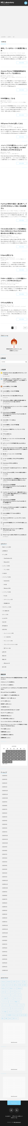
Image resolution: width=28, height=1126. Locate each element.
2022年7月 (4, 809)
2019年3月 (4, 959)
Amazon (3, 77)
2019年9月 (4, 936)
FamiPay (3, 985)
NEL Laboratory (7, 2)
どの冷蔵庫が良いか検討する (7, 734)
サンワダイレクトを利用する (7, 684)
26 (20, 759)
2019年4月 (4, 955)
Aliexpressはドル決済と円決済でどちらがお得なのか (15, 534)
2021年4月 (4, 865)
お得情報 (4, 550)
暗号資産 (4, 625)
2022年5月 (4, 816)
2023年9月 (4, 775)
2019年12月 (5, 925)
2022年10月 (5, 798)
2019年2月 (4, 962)
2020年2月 (4, 918)
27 (24, 759)
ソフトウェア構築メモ (14, 1001)
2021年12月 (5, 835)
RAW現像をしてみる (8, 98)
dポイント (19, 981)
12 (20, 753)
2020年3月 (4, 914)
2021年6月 (4, 858)
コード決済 (10, 210)
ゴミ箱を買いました (5, 706)
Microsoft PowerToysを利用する (8, 692)
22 (7, 759)
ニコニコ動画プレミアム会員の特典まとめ (10, 695)
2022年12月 (5, 790)
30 (10, 761)
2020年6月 (4, 903)
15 (7, 756)
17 (14, 756)
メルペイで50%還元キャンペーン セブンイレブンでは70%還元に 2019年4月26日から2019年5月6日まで (14, 147)
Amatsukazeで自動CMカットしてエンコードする (14, 429)
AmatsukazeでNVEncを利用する (10, 463)
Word (13, 306)
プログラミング (11, 257)
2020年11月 (5, 884)
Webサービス (10, 75)
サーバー (10, 998)
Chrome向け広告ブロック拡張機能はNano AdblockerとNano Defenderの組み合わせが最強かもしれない (13, 231)
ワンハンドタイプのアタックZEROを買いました (11, 721)
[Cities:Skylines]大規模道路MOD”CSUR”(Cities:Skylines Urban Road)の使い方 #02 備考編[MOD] (14, 501)
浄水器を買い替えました (6, 715)
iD (7, 985)
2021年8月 (4, 850)
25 (17, 759)
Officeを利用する (7, 302)
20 (24, 756)
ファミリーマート (5, 1008)
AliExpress (6, 536)
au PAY (13, 981)
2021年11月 (5, 839)
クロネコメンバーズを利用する (7, 682)
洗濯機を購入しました (5, 737)
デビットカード (7, 640)
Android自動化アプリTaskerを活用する (12, 513)
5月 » (6, 763)
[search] (26, 362)
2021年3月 (4, 869)
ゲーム (3, 554)
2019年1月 (4, 966)
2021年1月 (4, 876)
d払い (25, 981)
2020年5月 (4, 906)
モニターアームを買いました (7, 712)
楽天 (18, 1015)
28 (4, 761)
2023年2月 (4, 783)
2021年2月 (4, 873)
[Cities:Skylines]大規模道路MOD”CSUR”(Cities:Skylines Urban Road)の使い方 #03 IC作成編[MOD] (14, 486)
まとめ (17, 237)
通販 (6, 78)
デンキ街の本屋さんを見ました (7, 718)
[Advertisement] (14, 21)
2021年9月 (4, 846)
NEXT (25, 327)
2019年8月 (4, 940)
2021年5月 (4, 861)
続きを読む (21, 62)
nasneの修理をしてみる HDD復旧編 (11, 424)
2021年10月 (5, 843)
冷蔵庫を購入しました (5, 731)
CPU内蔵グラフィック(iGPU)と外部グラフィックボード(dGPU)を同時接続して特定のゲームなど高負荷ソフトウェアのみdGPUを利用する (15, 380)
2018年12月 (5, 970)
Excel (3, 306)
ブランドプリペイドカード (13, 283)
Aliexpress (4, 127)
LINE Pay (15, 985)
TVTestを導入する (7, 434)
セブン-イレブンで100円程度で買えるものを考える (14, 443)
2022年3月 (4, 824)
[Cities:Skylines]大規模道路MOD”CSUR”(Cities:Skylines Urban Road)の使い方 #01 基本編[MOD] (14, 414)
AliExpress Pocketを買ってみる (12, 123)
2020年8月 (4, 895)
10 (14, 753)
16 (10, 756)
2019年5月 (4, 951)
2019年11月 (5, 929)
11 (17, 753)
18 (17, 756)
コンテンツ (4, 565)
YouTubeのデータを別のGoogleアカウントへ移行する (15, 467)
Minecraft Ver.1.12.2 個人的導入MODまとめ (13, 395)
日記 (3, 622)
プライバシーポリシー (17, 1116)
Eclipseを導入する (7, 255)
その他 (3, 573)
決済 (15, 127)
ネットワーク (13, 1005)
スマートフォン (7, 599)
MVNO (24, 985)
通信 (5, 460)
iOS (4, 584)
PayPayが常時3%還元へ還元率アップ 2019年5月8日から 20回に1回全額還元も (14, 206)
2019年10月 (5, 933)
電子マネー (21, 127)
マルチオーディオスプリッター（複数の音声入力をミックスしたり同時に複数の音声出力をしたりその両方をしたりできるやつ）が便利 (15, 494)
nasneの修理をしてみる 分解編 (10, 386)
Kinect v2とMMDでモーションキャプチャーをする (14, 517)
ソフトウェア (14, 102)
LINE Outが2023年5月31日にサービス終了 (10, 709)
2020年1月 (4, 921)
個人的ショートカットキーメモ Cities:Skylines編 (14, 438)
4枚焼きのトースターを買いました (8, 698)
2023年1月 (4, 786)
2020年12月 (5, 880)
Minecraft (6, 397)
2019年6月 (4, 947)
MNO (20, 985)
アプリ (12, 991)
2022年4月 (4, 820)
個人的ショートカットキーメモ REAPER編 (12, 453)
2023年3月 (4, 779)
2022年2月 (4, 828)
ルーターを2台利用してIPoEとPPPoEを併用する (13, 458)
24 (14, 759)
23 (10, 759)
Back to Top (14, 1103)
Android (5, 421)
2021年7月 (4, 854)
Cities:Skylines (7, 376)
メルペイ (9, 153)
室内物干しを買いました (6, 704)
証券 (3, 652)
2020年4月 (4, 910)
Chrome (3, 237)
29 (7, 761)
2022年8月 (4, 805)
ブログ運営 (4, 610)
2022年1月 (4, 831)
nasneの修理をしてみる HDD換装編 (11, 391)
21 (4, 759)
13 (24, 753)
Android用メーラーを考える (9, 420)
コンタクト (8, 1116)
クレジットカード (10, 127)
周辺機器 (6, 496)
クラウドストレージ (20, 77)
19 (20, 756)
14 (4, 756)
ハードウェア (7, 388)
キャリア (18, 991)
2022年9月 (4, 801)
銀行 (3, 667)
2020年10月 (5, 888)
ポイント (4, 614)
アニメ (5, 569)
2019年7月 (4, 944)
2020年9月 (4, 891)
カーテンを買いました (5, 701)
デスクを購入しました (5, 728)
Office (6, 306)
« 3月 (3, 763)
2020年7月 (4, 899)
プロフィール (14, 1117)
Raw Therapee (4, 102)
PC (4, 383)
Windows (13, 77)
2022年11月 (5, 794)
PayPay (16, 210)
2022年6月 (4, 813)
